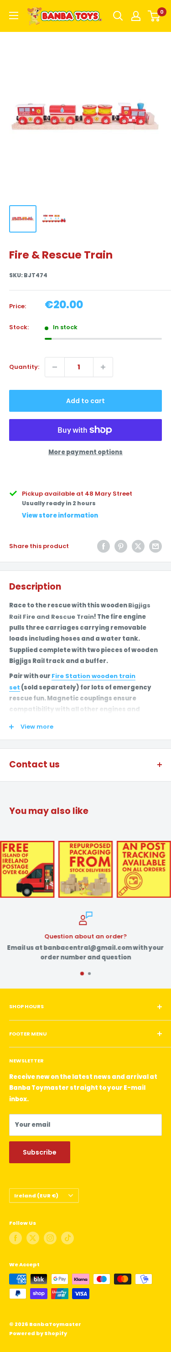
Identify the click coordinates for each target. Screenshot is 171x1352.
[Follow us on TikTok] (67, 1238)
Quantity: (24, 367)
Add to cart (85, 400)
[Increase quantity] (103, 367)
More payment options (85, 452)
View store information (60, 515)
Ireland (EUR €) (36, 1195)
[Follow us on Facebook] (15, 1238)
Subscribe (40, 1152)
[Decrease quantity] (54, 367)
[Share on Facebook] (103, 546)
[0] (154, 15)
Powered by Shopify (38, 1333)
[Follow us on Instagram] (50, 1238)
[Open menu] (13, 15)
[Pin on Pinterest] (120, 546)
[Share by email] (155, 546)
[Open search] (118, 16)
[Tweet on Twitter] (138, 546)
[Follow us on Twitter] (32, 1238)
